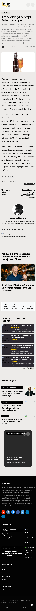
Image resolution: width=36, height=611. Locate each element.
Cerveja (19, 181)
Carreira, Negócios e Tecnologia (9, 387)
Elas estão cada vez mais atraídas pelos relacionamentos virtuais (28, 195)
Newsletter (4, 583)
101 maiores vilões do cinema (5, 193)
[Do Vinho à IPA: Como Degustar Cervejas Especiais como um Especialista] (18, 272)
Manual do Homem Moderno (22, 433)
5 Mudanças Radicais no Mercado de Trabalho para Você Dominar (11, 408)
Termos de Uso (6, 586)
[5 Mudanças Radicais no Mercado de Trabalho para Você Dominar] (30, 405)
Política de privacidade (8, 590)
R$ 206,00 (14, 339)
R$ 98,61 (14, 349)
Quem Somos (5, 573)
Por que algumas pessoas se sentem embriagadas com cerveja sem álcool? (16, 256)
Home (3, 569)
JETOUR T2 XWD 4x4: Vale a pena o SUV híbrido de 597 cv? (11, 421)
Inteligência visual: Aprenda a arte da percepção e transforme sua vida (22, 346)
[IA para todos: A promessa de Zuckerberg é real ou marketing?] (30, 391)
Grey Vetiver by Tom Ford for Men (21, 325)
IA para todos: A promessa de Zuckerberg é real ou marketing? (12, 393)
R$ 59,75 (14, 361)
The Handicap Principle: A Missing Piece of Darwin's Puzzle (21, 336)
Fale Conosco (5, 576)
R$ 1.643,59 (15, 327)
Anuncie (3, 579)
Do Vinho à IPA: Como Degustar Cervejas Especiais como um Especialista (17, 288)
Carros (5, 416)
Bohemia (12, 181)
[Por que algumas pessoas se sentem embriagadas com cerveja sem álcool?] (18, 241)
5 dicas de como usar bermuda (24, 458)
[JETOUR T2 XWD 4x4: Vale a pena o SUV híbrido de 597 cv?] (30, 420)
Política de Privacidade (16, 605)
